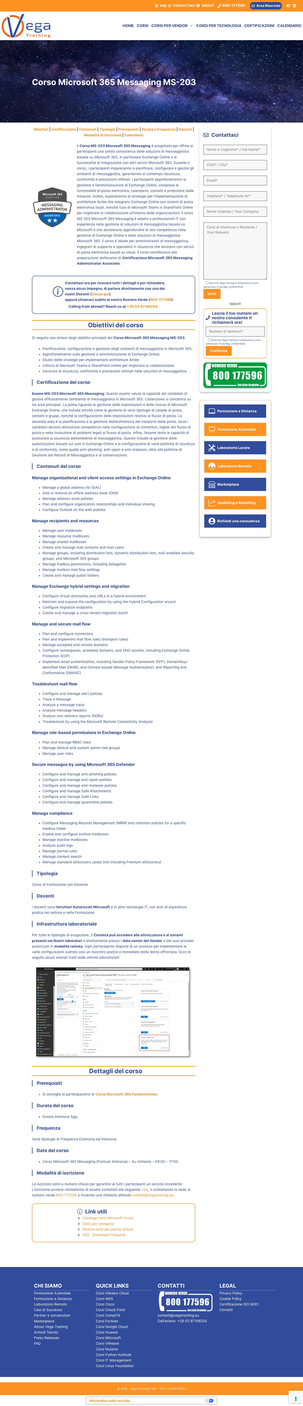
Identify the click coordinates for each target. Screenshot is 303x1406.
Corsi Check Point (110, 1310)
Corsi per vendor (169, 25)
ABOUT (208, 6)
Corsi (142, 25)
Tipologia (107, 129)
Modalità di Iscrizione (102, 135)
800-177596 (160, 300)
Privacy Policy (231, 1293)
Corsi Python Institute (113, 1355)
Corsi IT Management (113, 1360)
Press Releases (46, 1338)
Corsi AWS (104, 1299)
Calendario (289, 25)
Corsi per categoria (98, 1224)
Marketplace (44, 1321)
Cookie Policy (231, 1299)
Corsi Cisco (105, 1304)
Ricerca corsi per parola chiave (107, 1229)
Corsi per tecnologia (218, 25)
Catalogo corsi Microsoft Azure (107, 1218)
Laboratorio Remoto (50, 1304)
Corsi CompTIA (108, 1315)
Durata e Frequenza (159, 129)
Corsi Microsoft (108, 1338)
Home (128, 25)
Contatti (226, 1310)
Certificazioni (259, 25)
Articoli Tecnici (46, 1332)
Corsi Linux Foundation (115, 1366)
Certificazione (64, 129)
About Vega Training (51, 1327)
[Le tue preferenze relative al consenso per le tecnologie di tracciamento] (296, 1399)
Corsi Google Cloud (112, 1327)
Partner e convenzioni (52, 1315)
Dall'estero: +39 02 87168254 (182, 1321)
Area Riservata (268, 6)
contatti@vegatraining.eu (153, 1195)
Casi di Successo (48, 1310)
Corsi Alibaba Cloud (112, 1293)
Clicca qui (100, 294)
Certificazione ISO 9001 (239, 1304)
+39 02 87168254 (142, 306)
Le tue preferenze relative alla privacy (169, 1400)
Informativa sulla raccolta (109, 1401)
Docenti (186, 129)
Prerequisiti (129, 129)
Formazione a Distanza (53, 1299)
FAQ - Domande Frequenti (104, 1235)
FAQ (163, 6)
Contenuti (88, 129)
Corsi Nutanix (107, 1349)
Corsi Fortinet (107, 1321)
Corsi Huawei (107, 1332)
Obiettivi (41, 129)
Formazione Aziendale (52, 1293)
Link (144, 1189)
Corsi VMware (107, 1343)
